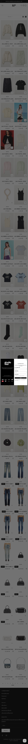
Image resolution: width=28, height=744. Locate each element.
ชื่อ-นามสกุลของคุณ (17, 367)
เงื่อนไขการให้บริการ (18, 379)
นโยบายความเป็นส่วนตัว (23, 379)
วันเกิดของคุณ (16, 374)
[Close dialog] (26, 359)
